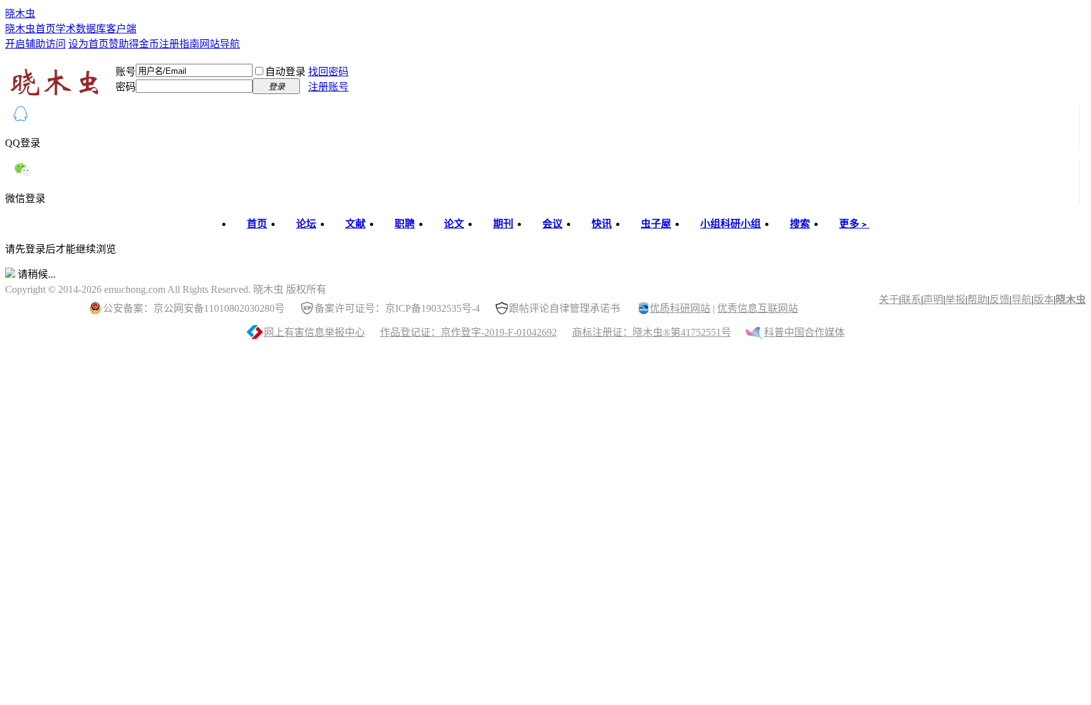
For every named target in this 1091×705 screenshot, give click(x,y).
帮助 (977, 299)
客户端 (121, 28)
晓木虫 (20, 13)
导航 (1021, 299)
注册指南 (179, 44)
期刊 (503, 223)
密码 (126, 86)
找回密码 (328, 71)
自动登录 (285, 71)
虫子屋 (656, 223)
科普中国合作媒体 (804, 332)
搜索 (800, 223)
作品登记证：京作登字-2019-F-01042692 (468, 332)
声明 (933, 299)
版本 (1044, 299)
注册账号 (328, 86)
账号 (126, 71)
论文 (454, 223)
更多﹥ (854, 223)
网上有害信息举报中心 (314, 332)
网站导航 (220, 44)
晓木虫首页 (30, 28)
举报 (955, 299)
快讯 (602, 223)
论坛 (306, 223)
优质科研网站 (680, 308)
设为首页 (88, 44)
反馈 (999, 299)
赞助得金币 (134, 44)
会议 (552, 223)
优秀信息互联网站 (757, 308)
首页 (257, 223)
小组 (730, 223)
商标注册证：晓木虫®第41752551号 (651, 332)
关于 (889, 299)
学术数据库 (81, 28)
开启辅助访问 (35, 44)
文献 (355, 223)
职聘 (405, 223)
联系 (911, 299)
